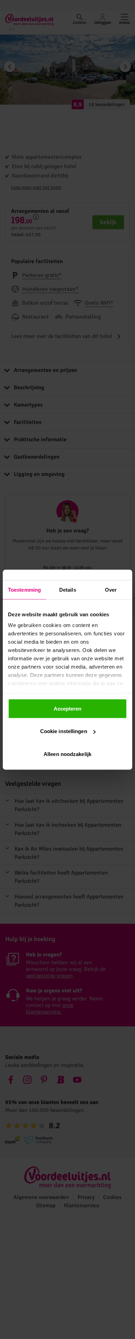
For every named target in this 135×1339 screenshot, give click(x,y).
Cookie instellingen (63, 731)
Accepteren (68, 708)
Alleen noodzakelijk (67, 754)
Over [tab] (111, 589)
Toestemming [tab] (24, 589)
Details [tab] (67, 589)
